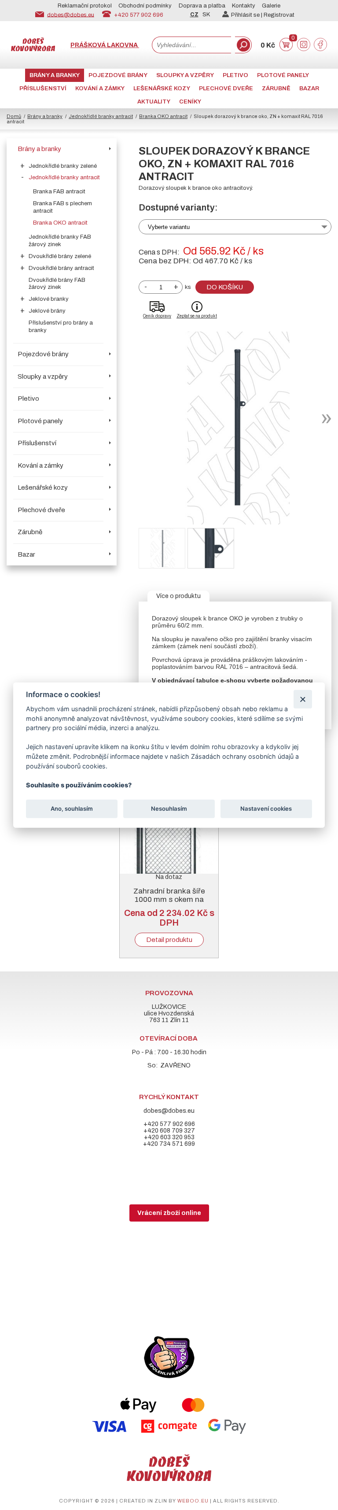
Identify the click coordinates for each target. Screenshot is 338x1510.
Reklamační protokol (85, 6)
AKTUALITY (153, 102)
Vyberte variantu (169, 227)
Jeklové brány (47, 311)
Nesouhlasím (169, 808)
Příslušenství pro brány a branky (61, 326)
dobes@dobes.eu (70, 14)
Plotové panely (283, 75)
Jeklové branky (49, 299)
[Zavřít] (303, 699)
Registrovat (279, 15)
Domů (14, 116)
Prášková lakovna (104, 45)
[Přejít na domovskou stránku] (33, 49)
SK (206, 14)
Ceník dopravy (157, 316)
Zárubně (276, 88)
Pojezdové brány (117, 75)
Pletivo (235, 75)
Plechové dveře (226, 88)
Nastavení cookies (266, 808)
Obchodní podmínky (145, 6)
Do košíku (224, 287)
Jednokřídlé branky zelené (63, 166)
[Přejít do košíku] (286, 49)
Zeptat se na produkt (196, 316)
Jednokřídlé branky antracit (101, 116)
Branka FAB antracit (59, 191)
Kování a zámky (100, 88)
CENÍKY (190, 102)
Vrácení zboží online (169, 1213)
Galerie (271, 6)
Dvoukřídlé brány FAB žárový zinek (57, 284)
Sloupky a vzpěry (185, 75)
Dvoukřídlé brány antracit (61, 268)
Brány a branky (54, 75)
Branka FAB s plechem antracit (62, 207)
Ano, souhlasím (72, 808)
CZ (194, 14)
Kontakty (243, 6)
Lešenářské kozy (161, 88)
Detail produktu (169, 939)
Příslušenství (42, 88)
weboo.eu (193, 1500)
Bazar (309, 88)
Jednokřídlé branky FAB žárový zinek (60, 240)
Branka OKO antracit (163, 116)
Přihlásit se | (247, 15)
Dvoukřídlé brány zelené (60, 256)
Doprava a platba (202, 6)
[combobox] (191, 45)
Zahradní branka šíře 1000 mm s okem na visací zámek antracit (169, 899)
